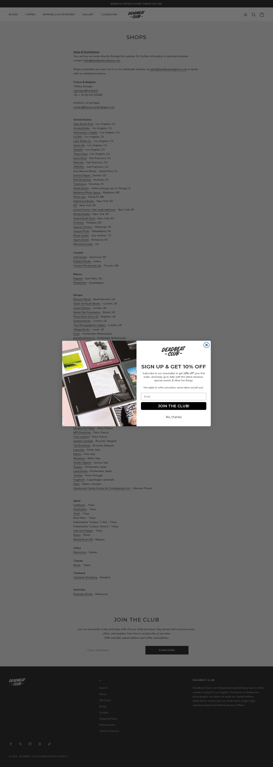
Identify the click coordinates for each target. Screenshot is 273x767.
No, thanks (174, 417)
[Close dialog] (206, 345)
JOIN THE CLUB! (173, 406)
